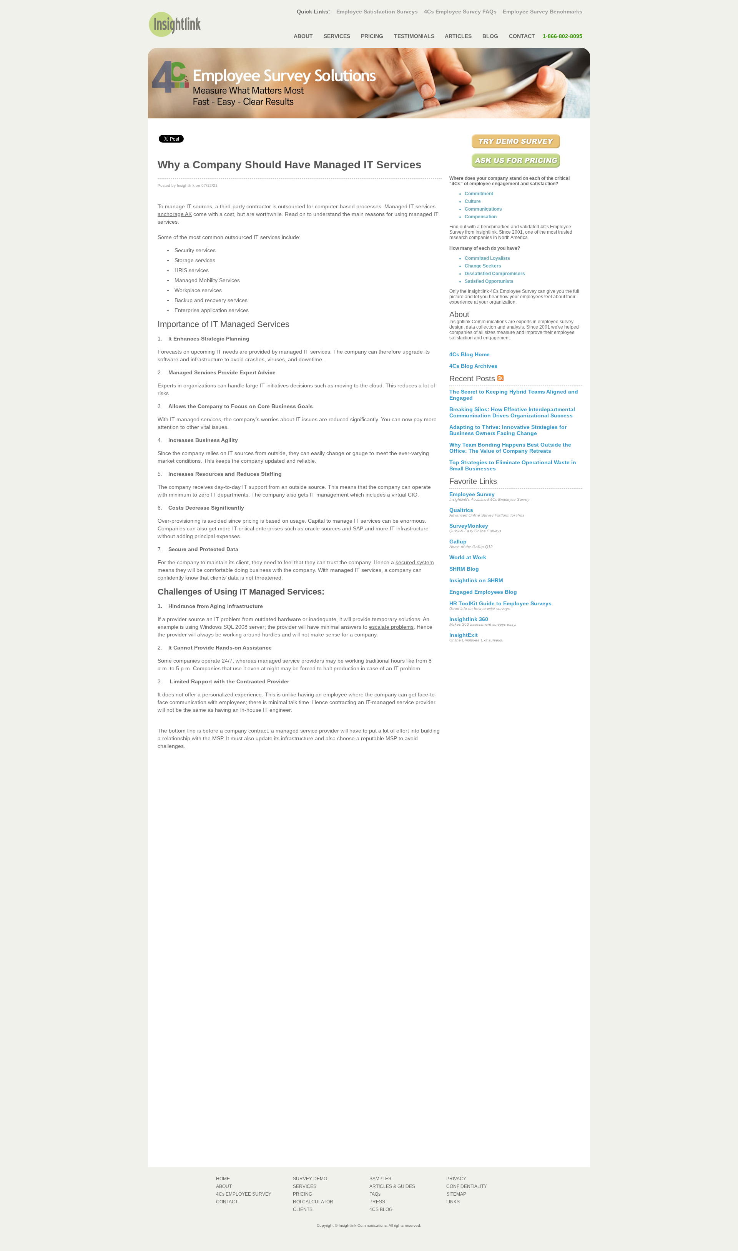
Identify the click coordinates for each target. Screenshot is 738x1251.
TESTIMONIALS (414, 36)
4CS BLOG (380, 1209)
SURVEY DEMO (310, 1178)
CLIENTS (302, 1209)
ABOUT (303, 36)
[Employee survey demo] (516, 149)
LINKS (453, 1201)
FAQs (375, 1194)
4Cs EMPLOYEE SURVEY (243, 1194)
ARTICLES (458, 36)
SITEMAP (456, 1194)
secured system (415, 562)
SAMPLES (380, 1178)
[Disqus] (300, 851)
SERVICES (337, 36)
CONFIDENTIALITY (466, 1186)
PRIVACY (456, 1178)
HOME (223, 1178)
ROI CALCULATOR (313, 1201)
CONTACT (544, 36)
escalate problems (391, 627)
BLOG (490, 36)
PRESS (377, 1201)
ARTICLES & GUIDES (392, 1186)
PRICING (372, 36)
